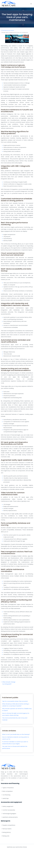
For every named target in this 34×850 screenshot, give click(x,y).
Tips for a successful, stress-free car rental (15, 701)
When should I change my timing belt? (8, 683)
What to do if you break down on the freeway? (16, 734)
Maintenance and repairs (8, 30)
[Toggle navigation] (31, 4)
